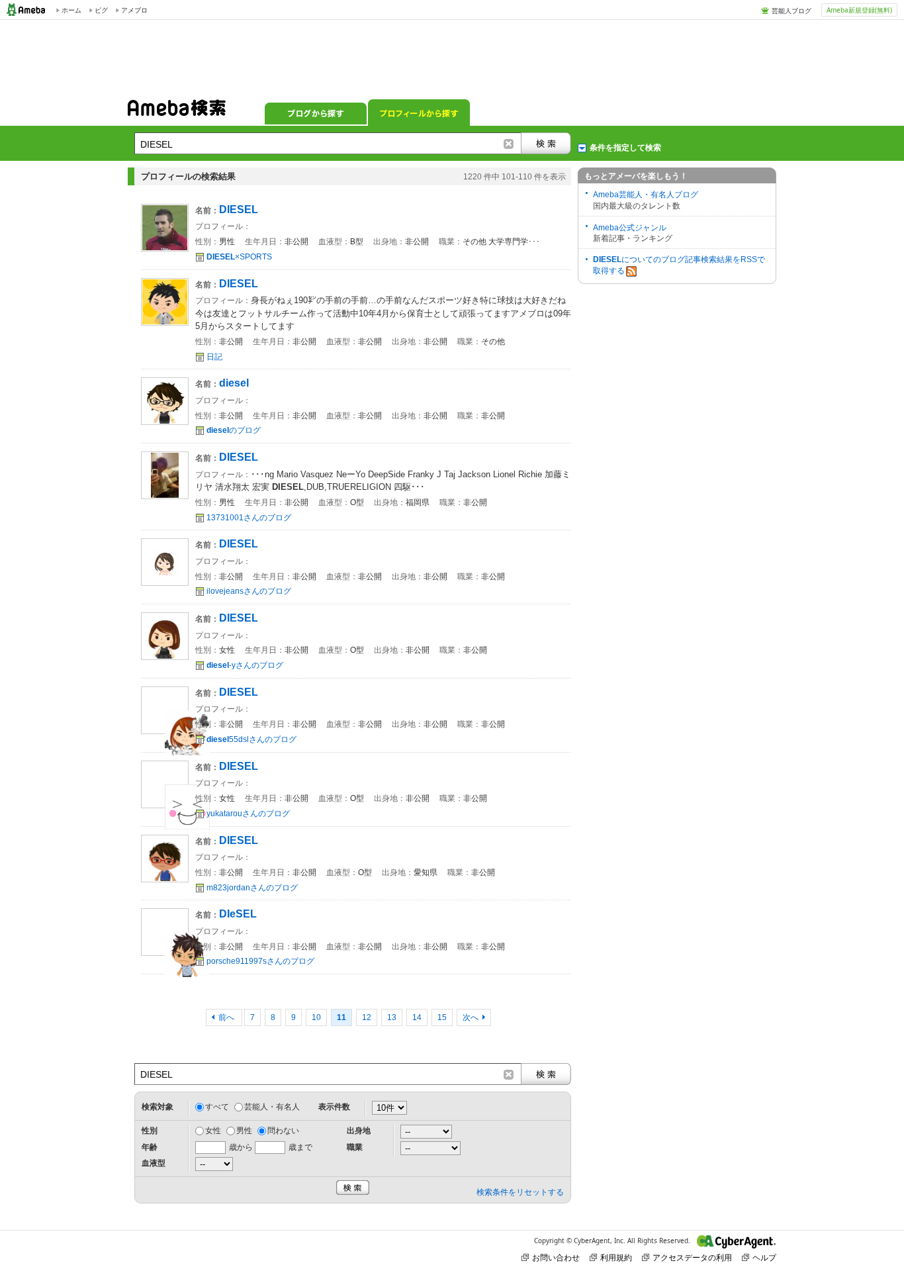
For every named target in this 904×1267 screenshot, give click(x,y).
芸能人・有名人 (272, 1106)
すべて (217, 1106)
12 (366, 1017)
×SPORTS (239, 256)
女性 (213, 1130)
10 (316, 1017)
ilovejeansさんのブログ (248, 591)
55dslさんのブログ (251, 739)
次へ (470, 1017)
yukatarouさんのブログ (248, 813)
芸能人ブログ (791, 10)
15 (442, 1017)
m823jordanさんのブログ (252, 887)
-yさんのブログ (244, 665)
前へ (227, 1017)
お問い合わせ (556, 1257)
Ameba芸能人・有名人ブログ (645, 194)
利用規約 (616, 1257)
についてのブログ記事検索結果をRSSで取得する (679, 265)
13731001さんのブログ (248, 517)
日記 (214, 356)
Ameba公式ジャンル (629, 227)
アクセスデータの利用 (692, 1257)
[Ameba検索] (177, 112)
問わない (283, 1130)
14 (417, 1017)
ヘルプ (764, 1257)
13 (391, 1017)
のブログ (233, 430)
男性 (244, 1130)
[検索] (546, 143)
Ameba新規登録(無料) (859, 10)
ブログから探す (316, 112)
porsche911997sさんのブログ (260, 961)
